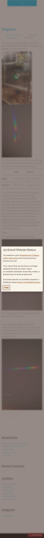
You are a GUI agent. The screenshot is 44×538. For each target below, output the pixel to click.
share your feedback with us (29, 282)
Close (6, 287)
